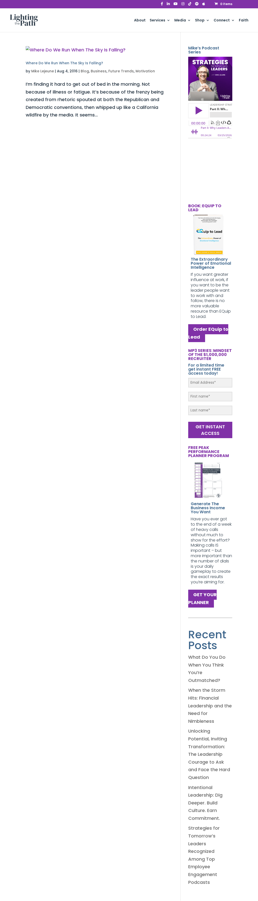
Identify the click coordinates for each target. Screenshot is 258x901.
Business (99, 71)
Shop (200, 20)
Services (157, 20)
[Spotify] (197, 5)
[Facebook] (162, 5)
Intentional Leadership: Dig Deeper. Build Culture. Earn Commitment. (205, 802)
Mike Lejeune (42, 71)
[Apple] (203, 5)
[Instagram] (182, 5)
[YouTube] (176, 5)
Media (180, 20)
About (140, 20)
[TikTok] (189, 5)
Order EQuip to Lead (208, 333)
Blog (85, 71)
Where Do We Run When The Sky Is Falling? (64, 63)
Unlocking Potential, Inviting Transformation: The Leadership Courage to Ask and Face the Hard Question (209, 754)
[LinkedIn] (168, 5)
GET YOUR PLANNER (202, 599)
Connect (222, 20)
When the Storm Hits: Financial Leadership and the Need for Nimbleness (210, 705)
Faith (243, 20)
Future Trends (121, 71)
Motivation (145, 71)
